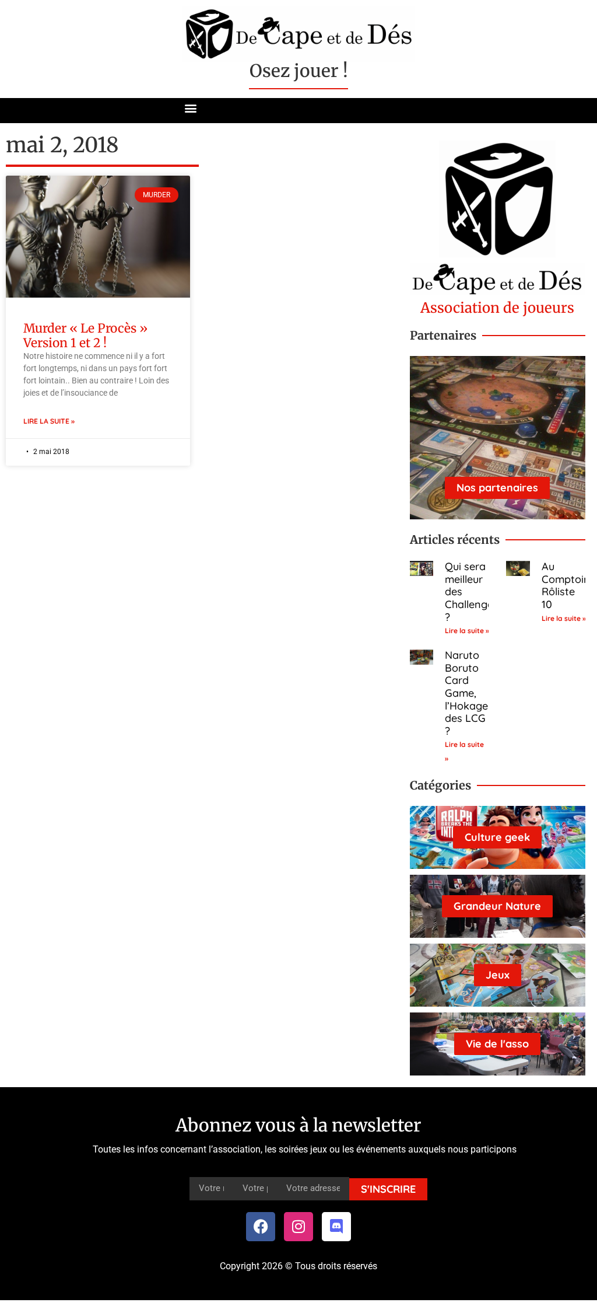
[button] (191, 107)
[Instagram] (298, 1226)
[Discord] (336, 1226)
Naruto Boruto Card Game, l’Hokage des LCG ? (466, 693)
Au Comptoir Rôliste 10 (565, 585)
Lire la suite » (49, 421)
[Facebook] (260, 1226)
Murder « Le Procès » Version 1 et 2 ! (85, 335)
